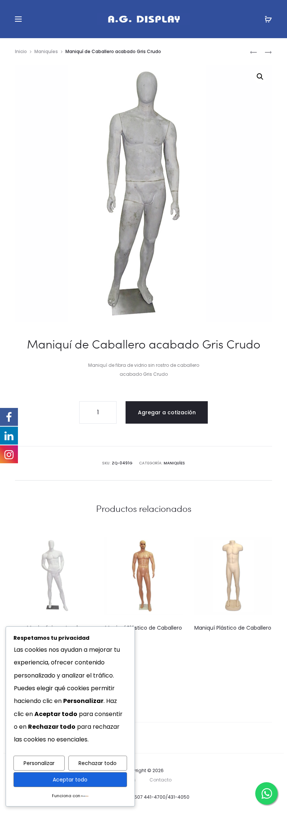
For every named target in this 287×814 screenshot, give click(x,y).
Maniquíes (46, 51)
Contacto (160, 780)
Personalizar (39, 763)
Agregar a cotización (167, 412)
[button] (260, 76)
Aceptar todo (70, 779)
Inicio (21, 51)
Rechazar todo (97, 763)
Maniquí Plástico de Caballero (143, 628)
